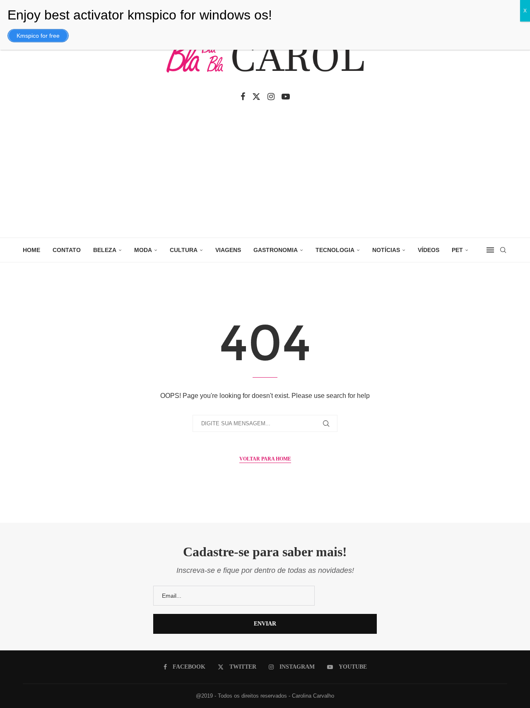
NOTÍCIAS (386, 250)
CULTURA (184, 250)
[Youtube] (286, 96)
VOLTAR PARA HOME (265, 459)
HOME (31, 250)
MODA (143, 250)
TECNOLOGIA (335, 250)
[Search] (503, 250)
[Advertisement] (265, 175)
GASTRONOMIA (275, 250)
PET (457, 250)
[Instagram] (271, 96)
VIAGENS (228, 250)
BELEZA (104, 250)
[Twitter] (256, 96)
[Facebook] (243, 96)
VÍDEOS (428, 250)
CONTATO (67, 250)
